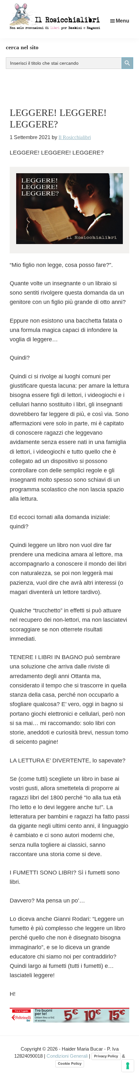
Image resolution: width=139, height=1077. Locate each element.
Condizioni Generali (68, 1056)
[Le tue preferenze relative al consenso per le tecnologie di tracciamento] (128, 1066)
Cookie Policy (69, 1063)
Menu (122, 21)
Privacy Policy (106, 1056)
